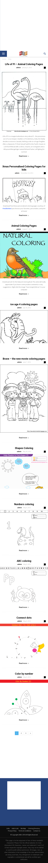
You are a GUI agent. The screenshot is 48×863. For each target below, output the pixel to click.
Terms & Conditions (25, 831)
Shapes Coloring (24, 448)
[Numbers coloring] (24, 527)
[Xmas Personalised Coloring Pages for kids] (24, 189)
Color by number (24, 673)
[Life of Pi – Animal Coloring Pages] (24, 101)
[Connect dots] (24, 641)
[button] (45, 54)
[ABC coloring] (24, 584)
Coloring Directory (34, 828)
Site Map (23, 828)
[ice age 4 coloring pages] (24, 326)
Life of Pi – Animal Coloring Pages (24, 64)
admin (18, 68)
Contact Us (36, 831)
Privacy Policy (12, 831)
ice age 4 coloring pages (24, 304)
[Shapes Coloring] (24, 471)
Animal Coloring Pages (24, 225)
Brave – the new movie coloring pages (24, 358)
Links (8, 828)
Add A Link (15, 828)
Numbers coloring (24, 504)
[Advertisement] (24, 25)
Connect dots (24, 617)
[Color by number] (24, 697)
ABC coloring (24, 561)
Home (4, 59)
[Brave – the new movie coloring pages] (24, 399)
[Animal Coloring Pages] (24, 255)
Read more (23, 156)
